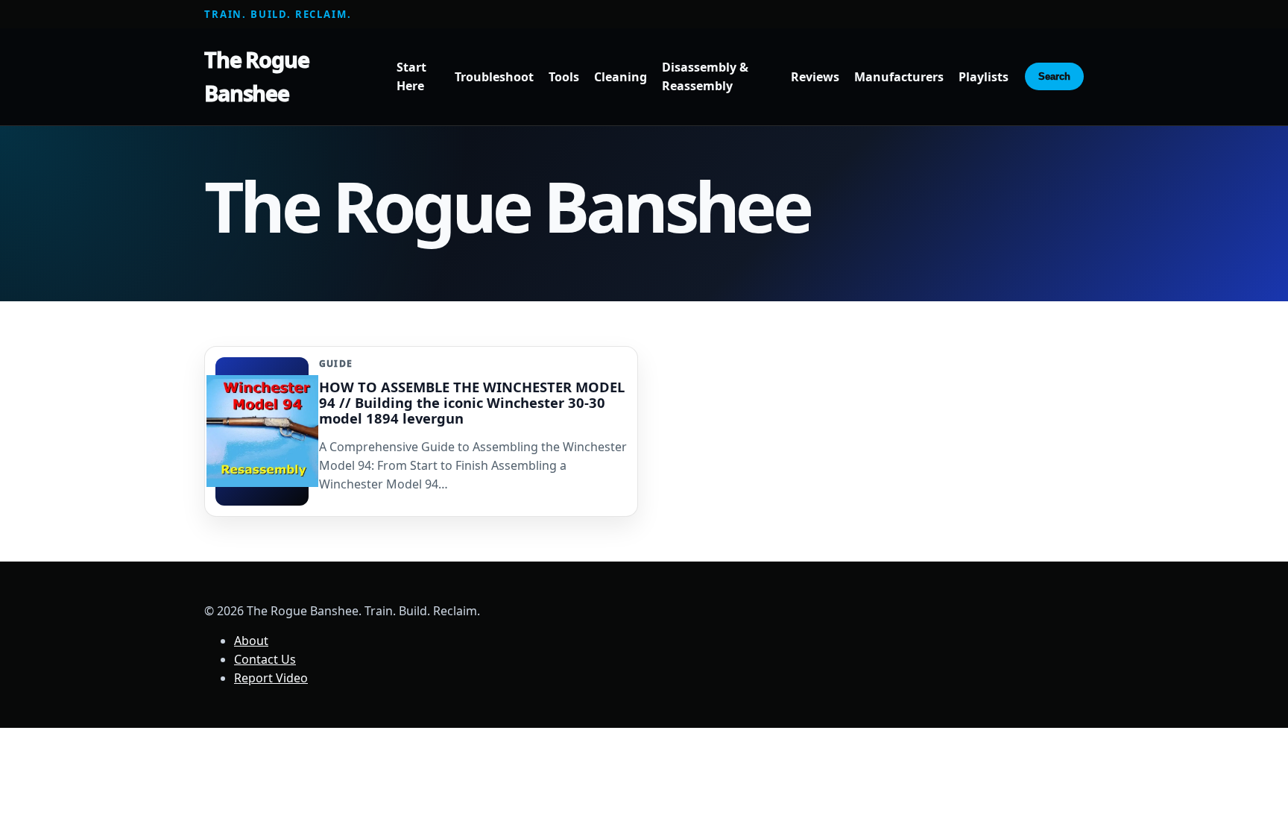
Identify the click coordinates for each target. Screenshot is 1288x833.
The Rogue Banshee (256, 76)
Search (1054, 76)
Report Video (271, 678)
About (251, 640)
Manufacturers (899, 77)
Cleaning (620, 77)
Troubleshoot (494, 77)
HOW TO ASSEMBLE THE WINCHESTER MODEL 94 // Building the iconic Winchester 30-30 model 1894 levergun (472, 402)
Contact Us (265, 659)
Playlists (983, 77)
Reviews (815, 77)
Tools (564, 77)
